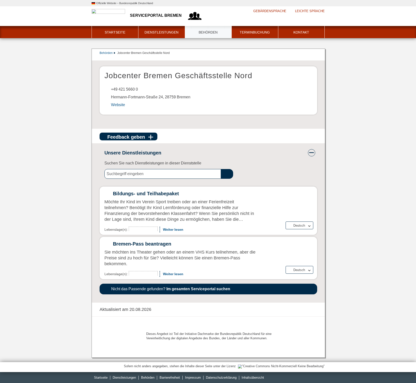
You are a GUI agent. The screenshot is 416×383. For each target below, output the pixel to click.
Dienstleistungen (161, 32)
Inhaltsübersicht (253, 377)
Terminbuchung (255, 32)
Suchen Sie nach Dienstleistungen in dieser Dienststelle (152, 163)
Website (118, 105)
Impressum (193, 377)
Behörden (208, 32)
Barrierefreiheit (170, 377)
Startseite (115, 32)
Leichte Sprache (310, 11)
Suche (227, 174)
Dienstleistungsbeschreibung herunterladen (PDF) (316, 58)
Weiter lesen (173, 229)
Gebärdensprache (269, 11)
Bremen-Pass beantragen (142, 244)
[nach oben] (401, 368)
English (298, 229)
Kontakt (301, 32)
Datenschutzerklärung (221, 377)
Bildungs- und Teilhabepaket (146, 193)
